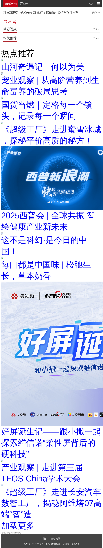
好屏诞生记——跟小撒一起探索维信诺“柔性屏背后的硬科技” (51, 443)
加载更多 (17, 525)
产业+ (24, 3)
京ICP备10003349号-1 (33, 544)
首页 (45, 538)
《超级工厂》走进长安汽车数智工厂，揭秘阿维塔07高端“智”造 (51, 503)
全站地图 (55, 538)
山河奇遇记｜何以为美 (42, 66)
